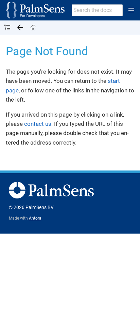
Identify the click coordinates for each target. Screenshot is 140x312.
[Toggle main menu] (131, 10)
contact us (37, 123)
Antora (35, 218)
